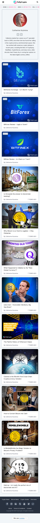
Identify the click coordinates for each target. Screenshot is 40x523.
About (10, 508)
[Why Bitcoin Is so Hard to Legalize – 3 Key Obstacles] (20, 215)
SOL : (28, 7)
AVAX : (13, 7)
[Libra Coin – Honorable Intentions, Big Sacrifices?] (20, 289)
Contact (29, 508)
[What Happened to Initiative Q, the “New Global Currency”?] (20, 252)
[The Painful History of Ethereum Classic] (20, 326)
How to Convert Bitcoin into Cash (15, 413)
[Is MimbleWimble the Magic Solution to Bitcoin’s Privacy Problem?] (20, 433)
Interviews (34, 499)
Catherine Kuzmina (20, 30)
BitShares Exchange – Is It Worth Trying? (18, 90)
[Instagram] (11, 504)
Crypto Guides (25, 499)
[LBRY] (33, 504)
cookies (22, 518)
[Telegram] (28, 504)
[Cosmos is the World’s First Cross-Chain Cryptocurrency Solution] (20, 361)
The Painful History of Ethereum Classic (18, 342)
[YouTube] (24, 504)
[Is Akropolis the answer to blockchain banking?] (20, 178)
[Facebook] (7, 504)
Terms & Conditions (19, 508)
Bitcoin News (15, 499)
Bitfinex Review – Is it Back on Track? (17, 159)
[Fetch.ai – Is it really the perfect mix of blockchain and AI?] (20, 470)
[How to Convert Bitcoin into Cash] (20, 398)
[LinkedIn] (15, 504)
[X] (20, 504)
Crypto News (5, 499)
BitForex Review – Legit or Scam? (15, 124)
